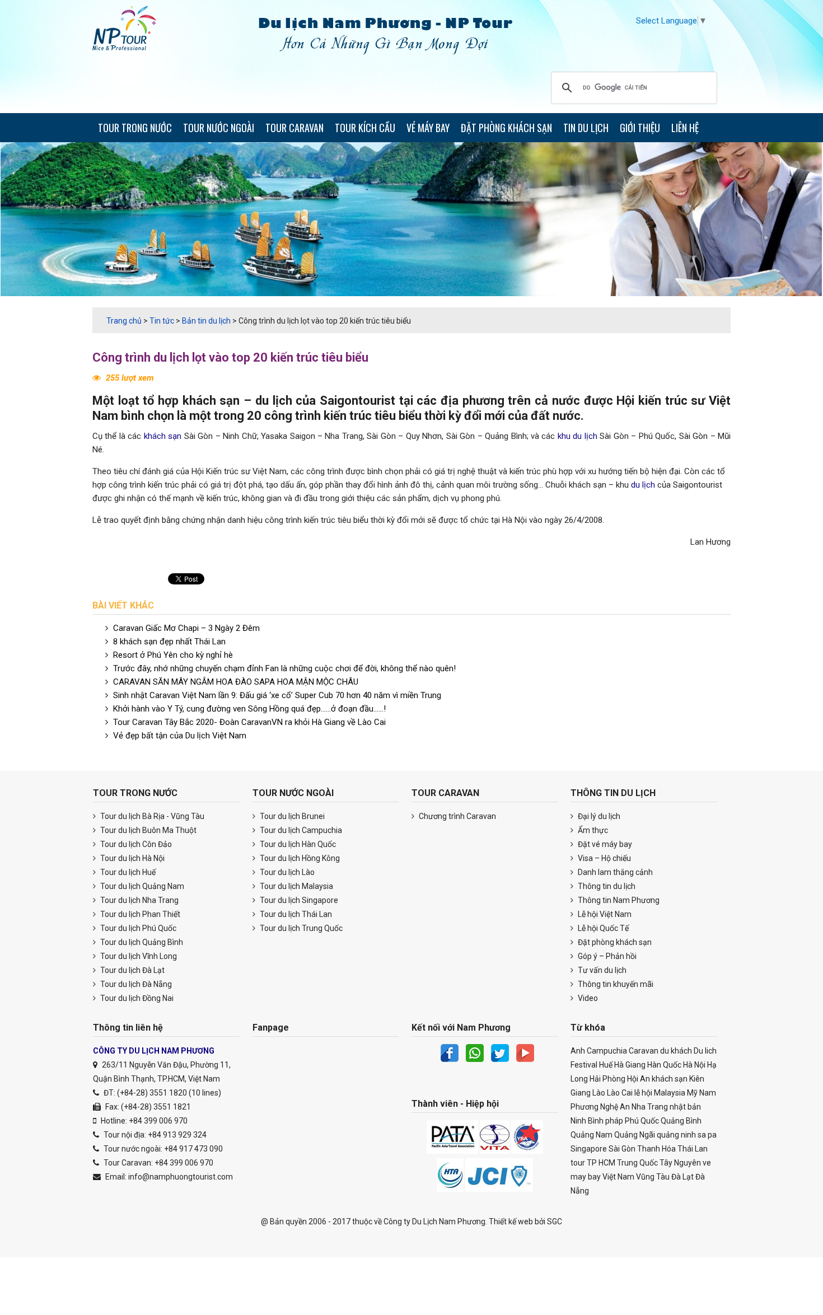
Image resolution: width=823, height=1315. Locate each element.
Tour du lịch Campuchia (300, 830)
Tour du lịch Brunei (291, 816)
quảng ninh (676, 1134)
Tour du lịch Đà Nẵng (135, 984)
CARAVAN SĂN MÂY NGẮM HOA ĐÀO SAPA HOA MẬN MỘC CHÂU (235, 682)
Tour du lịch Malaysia (295, 886)
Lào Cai (620, 1092)
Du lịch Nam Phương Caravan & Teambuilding (134, 31)
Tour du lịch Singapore (298, 900)
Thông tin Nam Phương (618, 900)
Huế (605, 1064)
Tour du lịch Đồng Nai (136, 998)
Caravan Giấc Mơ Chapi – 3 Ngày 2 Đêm (186, 628)
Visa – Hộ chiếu (603, 858)
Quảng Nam (591, 1134)
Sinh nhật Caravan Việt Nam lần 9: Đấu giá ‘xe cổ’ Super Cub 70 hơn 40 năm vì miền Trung (277, 695)
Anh (578, 1050)
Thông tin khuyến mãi (614, 984)
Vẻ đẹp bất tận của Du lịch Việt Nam (179, 736)
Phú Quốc (642, 1120)
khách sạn (211, 401)
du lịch (273, 401)
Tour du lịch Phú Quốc (137, 928)
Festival (584, 1064)
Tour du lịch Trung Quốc (300, 928)
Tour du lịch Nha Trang (139, 900)
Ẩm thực (592, 830)
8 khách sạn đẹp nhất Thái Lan (169, 642)
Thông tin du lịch (605, 886)
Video (587, 998)
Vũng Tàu (653, 1176)
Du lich (705, 1050)
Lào (598, 1092)
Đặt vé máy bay (604, 844)
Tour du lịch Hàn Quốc (297, 844)
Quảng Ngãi (634, 1134)
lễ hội (643, 1092)
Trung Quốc (637, 1162)
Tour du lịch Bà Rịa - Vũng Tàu (151, 816)
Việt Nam (618, 1176)
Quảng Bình (681, 1120)
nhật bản (685, 1106)
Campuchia (607, 1050)
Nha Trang (650, 1106)
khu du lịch (577, 436)
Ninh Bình (587, 1120)
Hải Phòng (607, 1078)
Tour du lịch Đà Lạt (132, 970)
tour (578, 1162)
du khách (676, 1050)
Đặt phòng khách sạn (614, 942)
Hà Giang (630, 1064)
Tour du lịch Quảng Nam (141, 886)
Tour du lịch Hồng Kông (299, 858)
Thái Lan (692, 1148)
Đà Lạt (682, 1176)
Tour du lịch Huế (127, 872)
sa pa (707, 1134)
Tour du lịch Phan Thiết (139, 914)
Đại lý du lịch (598, 816)
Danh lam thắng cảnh (614, 872)
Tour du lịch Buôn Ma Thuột (148, 830)
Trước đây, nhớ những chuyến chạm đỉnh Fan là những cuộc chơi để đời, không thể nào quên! (284, 668)
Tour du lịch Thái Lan (295, 914)
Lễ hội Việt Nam (604, 914)
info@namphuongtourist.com (180, 1176)
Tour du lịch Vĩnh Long (138, 956)
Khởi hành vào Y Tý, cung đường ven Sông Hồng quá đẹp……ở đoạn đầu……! (249, 709)
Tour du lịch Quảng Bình (141, 942)
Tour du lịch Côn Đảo (135, 844)
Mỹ (692, 1092)
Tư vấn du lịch (601, 970)
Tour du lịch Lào (286, 872)
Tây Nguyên (680, 1162)
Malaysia (669, 1092)
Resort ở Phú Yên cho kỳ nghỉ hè (173, 655)
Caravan (643, 1050)
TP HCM (601, 1162)
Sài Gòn (622, 1148)
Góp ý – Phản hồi (606, 956)
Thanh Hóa (656, 1148)
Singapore (589, 1148)
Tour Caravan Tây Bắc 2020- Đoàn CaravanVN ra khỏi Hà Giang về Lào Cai (249, 722)
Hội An (638, 1078)
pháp (614, 1120)
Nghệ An (615, 1106)
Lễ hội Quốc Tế (602, 928)
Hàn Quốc (664, 1064)
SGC (554, 1221)
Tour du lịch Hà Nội (132, 858)
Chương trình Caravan (456, 816)
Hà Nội (694, 1064)
